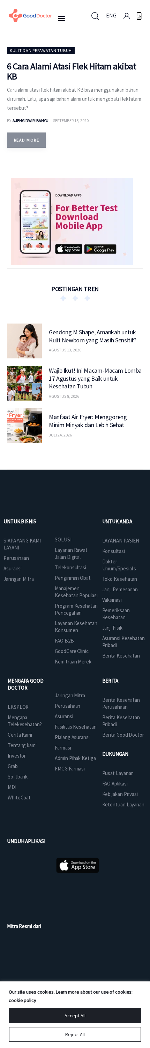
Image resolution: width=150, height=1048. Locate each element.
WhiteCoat (19, 797)
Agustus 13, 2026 (65, 349)
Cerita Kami (20, 734)
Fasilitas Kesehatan (75, 726)
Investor (17, 755)
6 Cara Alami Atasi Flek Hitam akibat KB (71, 71)
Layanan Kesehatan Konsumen (76, 626)
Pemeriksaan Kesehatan (116, 614)
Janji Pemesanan (120, 589)
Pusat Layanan (118, 773)
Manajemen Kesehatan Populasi (76, 592)
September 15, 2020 (71, 120)
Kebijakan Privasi (120, 794)
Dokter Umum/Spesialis (119, 565)
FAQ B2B (64, 640)
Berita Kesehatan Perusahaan (121, 703)
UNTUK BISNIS (19, 521)
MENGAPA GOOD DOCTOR (26, 684)
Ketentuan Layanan (123, 804)
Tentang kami (22, 745)
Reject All (75, 1034)
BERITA (110, 680)
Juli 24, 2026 (60, 435)
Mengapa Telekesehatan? (25, 721)
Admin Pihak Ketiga (75, 758)
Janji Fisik (112, 627)
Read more (26, 140)
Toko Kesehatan (119, 579)
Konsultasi (113, 551)
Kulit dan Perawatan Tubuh (41, 50)
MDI (12, 787)
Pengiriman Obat (73, 578)
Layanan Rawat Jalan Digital (71, 553)
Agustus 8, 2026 (64, 396)
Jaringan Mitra (18, 579)
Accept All (75, 1015)
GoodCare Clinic (72, 651)
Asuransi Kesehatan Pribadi (123, 641)
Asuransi (12, 568)
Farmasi (63, 747)
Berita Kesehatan (121, 655)
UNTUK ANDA (117, 521)
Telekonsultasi (70, 567)
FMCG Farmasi (70, 768)
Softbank (18, 776)
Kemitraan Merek (73, 661)
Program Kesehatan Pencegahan (76, 609)
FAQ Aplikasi (115, 783)
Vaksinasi (112, 600)
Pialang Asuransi (72, 737)
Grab (13, 766)
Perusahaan (16, 558)
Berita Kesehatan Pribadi (121, 721)
